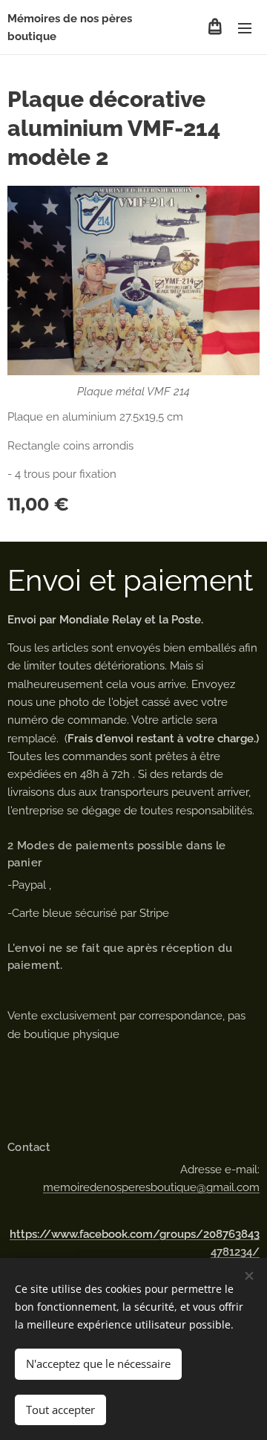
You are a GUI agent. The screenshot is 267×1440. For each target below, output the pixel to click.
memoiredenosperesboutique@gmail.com (151, 1187)
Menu (245, 27)
